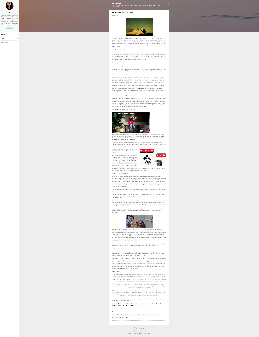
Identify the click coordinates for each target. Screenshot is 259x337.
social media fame (116, 317)
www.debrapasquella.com (134, 303)
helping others (137, 314)
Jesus (143, 314)
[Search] (168, 4)
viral (123, 317)
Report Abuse (4, 42)
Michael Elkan (142, 330)
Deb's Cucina (118, 305)
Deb (9, 12)
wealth (127, 317)
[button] (165, 13)
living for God (149, 314)
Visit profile (9, 27)
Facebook (148, 303)
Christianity (119, 314)
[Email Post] (112, 312)
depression (126, 314)
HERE (134, 109)
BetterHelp (151, 176)
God (131, 314)
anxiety (113, 314)
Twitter (153, 303)
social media (157, 314)
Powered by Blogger (139, 328)
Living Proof (116, 3)
